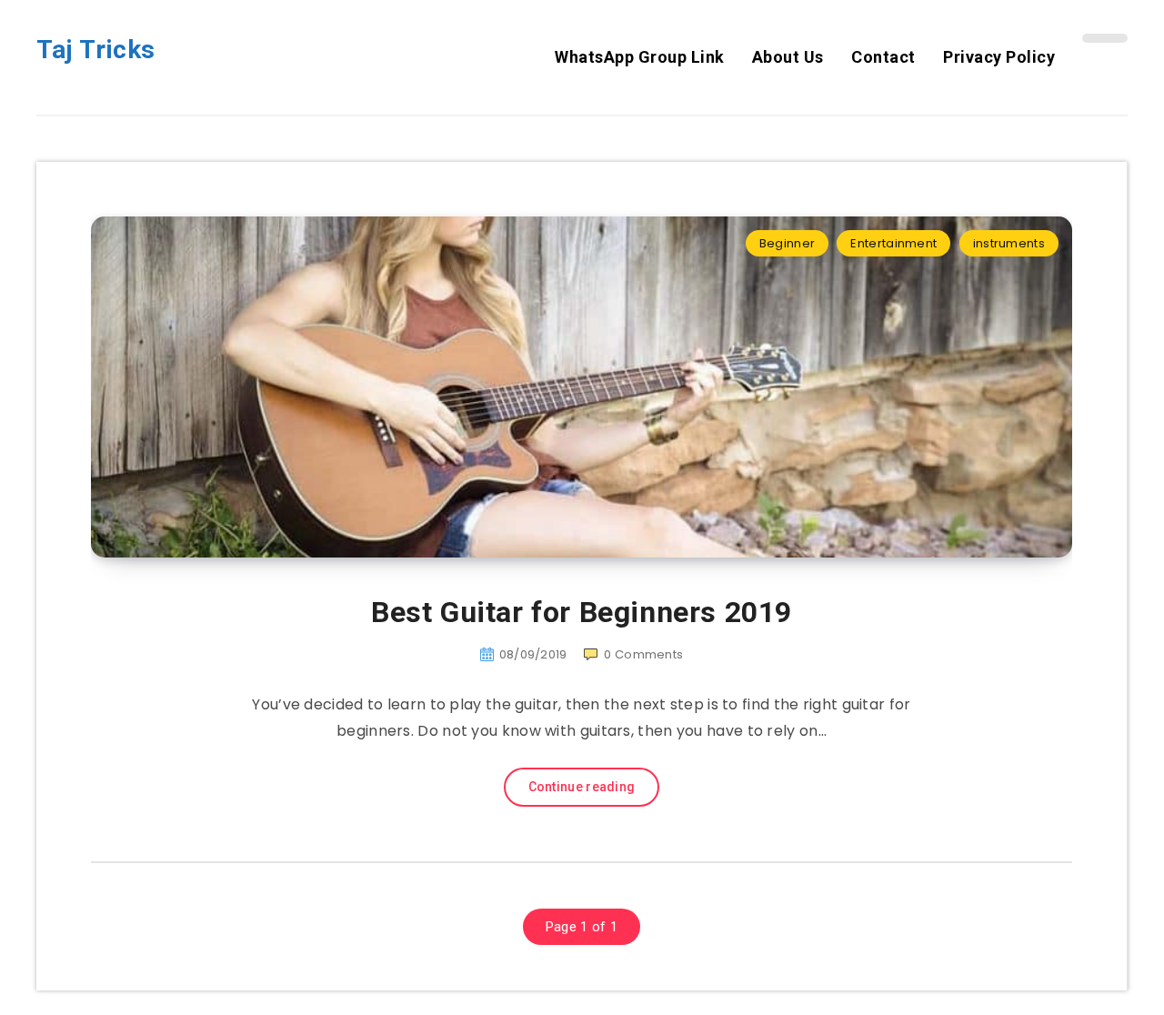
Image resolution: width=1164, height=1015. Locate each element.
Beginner (787, 243)
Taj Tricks (96, 50)
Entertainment (893, 243)
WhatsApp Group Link (640, 56)
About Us (788, 56)
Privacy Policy (999, 56)
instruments (1009, 243)
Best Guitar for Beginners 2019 (581, 612)
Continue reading (582, 786)
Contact (883, 56)
